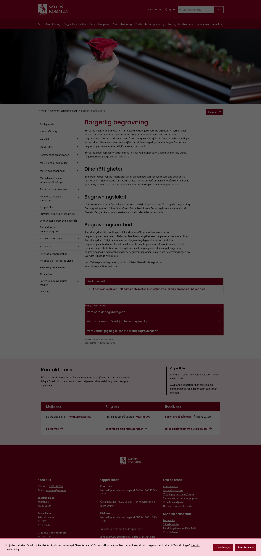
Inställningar (223, 547)
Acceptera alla (246, 547)
